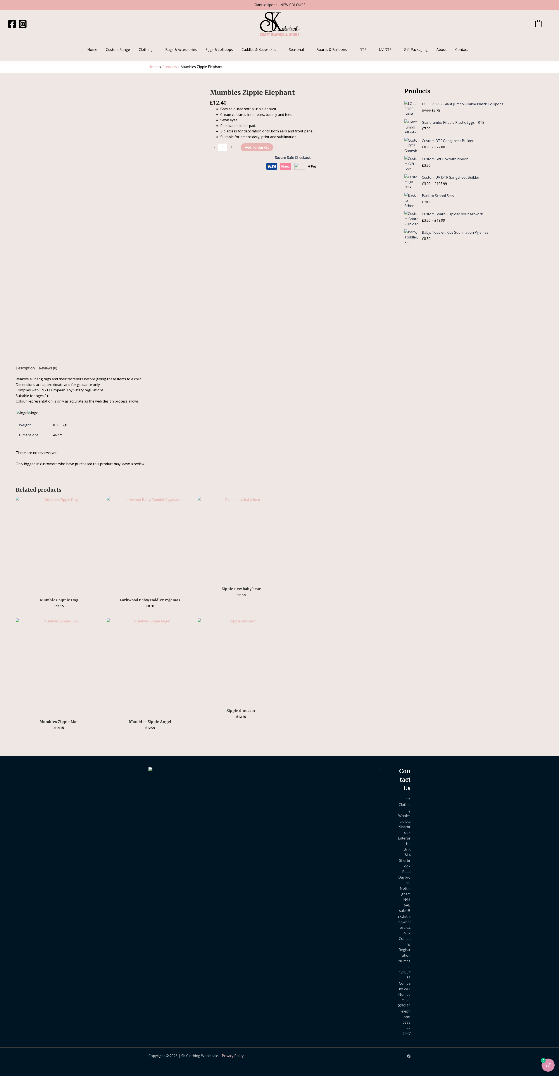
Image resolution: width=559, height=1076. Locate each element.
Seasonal (296, 49)
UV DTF (385, 49)
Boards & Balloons (331, 49)
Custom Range (118, 49)
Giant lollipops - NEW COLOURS (279, 4)
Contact (461, 49)
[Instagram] (22, 24)
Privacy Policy (233, 1055)
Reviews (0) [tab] (48, 368)
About (442, 49)
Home (92, 49)
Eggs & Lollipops (219, 49)
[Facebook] (12, 24)
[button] (548, 24)
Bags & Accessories (181, 49)
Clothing (146, 49)
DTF (362, 49)
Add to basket (257, 147)
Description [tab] (25, 368)
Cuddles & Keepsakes (259, 49)
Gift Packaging (416, 49)
